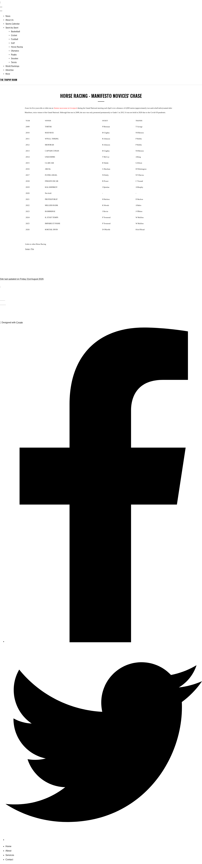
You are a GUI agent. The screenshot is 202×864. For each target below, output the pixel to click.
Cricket (14, 35)
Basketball (15, 31)
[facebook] (103, 641)
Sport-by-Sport (11, 27)
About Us (9, 20)
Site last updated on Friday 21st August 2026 (22, 279)
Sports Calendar (12, 24)
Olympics (15, 51)
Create (19, 322)
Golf (13, 43)
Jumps (27, 249)
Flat (32, 249)
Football (14, 39)
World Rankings (12, 66)
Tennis (14, 62)
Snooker (14, 58)
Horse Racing (17, 47)
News (7, 16)
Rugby (14, 54)
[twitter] (103, 840)
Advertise (9, 70)
